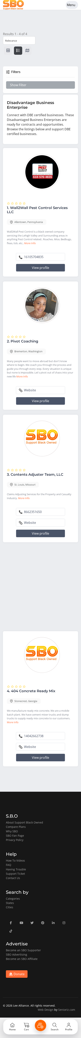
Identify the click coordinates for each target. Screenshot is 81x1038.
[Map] (27, 51)
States (10, 903)
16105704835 (33, 257)
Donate (19, 974)
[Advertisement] (40, 587)
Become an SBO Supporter (23, 950)
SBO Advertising (16, 954)
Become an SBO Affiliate (22, 959)
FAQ (8, 865)
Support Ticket (15, 873)
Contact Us (13, 878)
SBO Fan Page (15, 835)
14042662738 (33, 736)
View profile (40, 268)
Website (29, 390)
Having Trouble (16, 869)
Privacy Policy (14, 840)
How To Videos (15, 860)
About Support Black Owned (24, 822)
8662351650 (32, 512)
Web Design (45, 1010)
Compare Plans (16, 827)
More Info (30, 243)
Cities (9, 907)
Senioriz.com (66, 1010)
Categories (13, 898)
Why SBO (12, 831)
